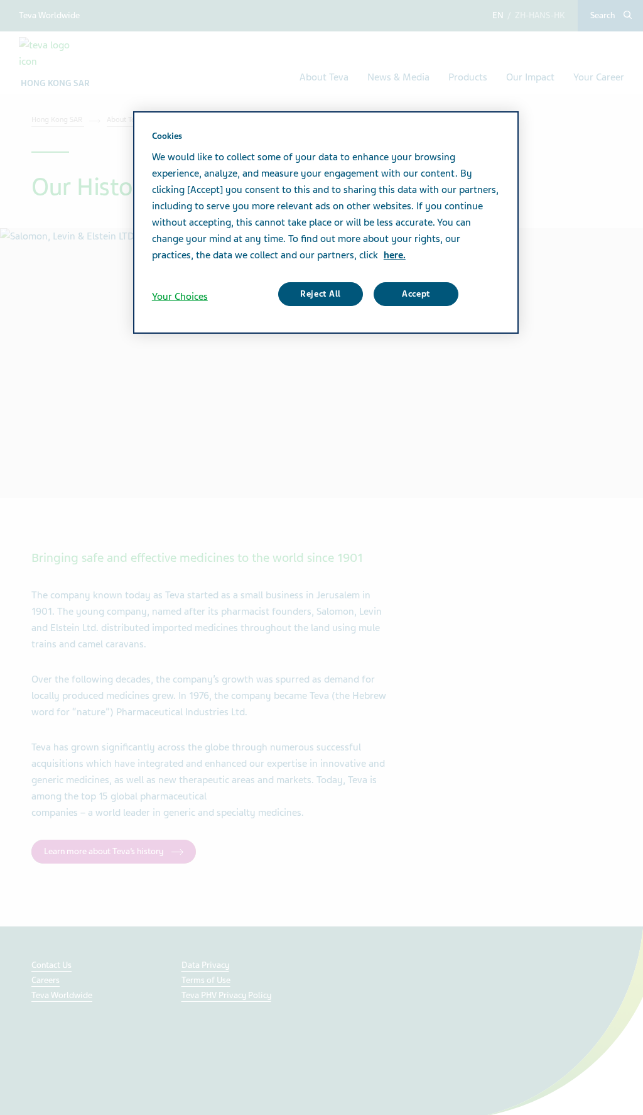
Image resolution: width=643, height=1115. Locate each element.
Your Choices (180, 296)
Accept (416, 293)
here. (395, 255)
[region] (326, 222)
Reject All (320, 293)
